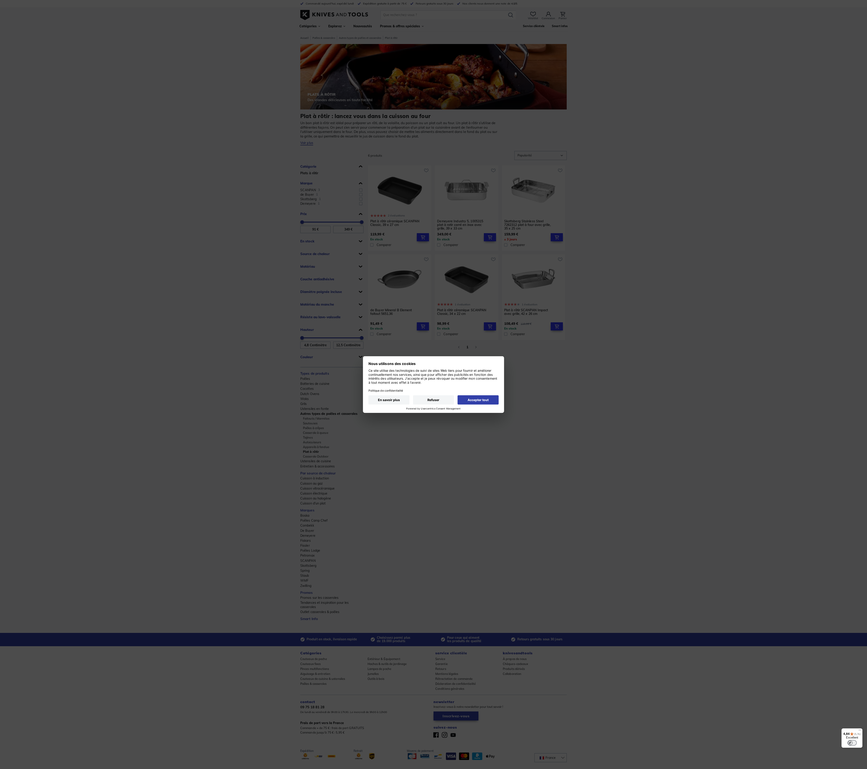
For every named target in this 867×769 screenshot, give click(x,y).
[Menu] (859, 731)
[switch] (852, 743)
